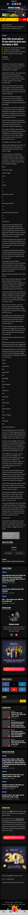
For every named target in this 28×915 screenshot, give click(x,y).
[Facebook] (11, 635)
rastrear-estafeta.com (7, 798)
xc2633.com (5, 582)
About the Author (8, 536)
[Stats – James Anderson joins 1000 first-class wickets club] (14, 596)
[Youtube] (16, 635)
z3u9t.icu (5, 57)
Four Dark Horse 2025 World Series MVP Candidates (13, 590)
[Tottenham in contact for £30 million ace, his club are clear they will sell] (14, 782)
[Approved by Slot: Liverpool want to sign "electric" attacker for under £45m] (14, 771)
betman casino (14, 7)
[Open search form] (16, 19)
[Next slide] (25, 708)
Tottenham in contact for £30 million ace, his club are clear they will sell (13, 785)
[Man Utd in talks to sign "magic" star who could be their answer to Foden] (14, 792)
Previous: (13, 560)
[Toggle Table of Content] (16, 534)
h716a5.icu (5, 593)
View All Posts (19, 553)
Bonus (24, 19)
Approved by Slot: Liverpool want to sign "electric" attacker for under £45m (6, 743)
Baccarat (4, 35)
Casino (16, 902)
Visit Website (8, 553)
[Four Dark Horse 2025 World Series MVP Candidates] (14, 586)
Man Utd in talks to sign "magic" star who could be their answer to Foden (6, 714)
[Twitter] (14, 635)
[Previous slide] (23, 708)
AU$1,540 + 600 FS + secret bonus (14, 669)
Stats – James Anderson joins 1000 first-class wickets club (13, 600)
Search (4, 697)
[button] (1, 19)
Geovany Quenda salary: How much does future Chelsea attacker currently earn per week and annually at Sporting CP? (6, 724)
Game (20, 902)
